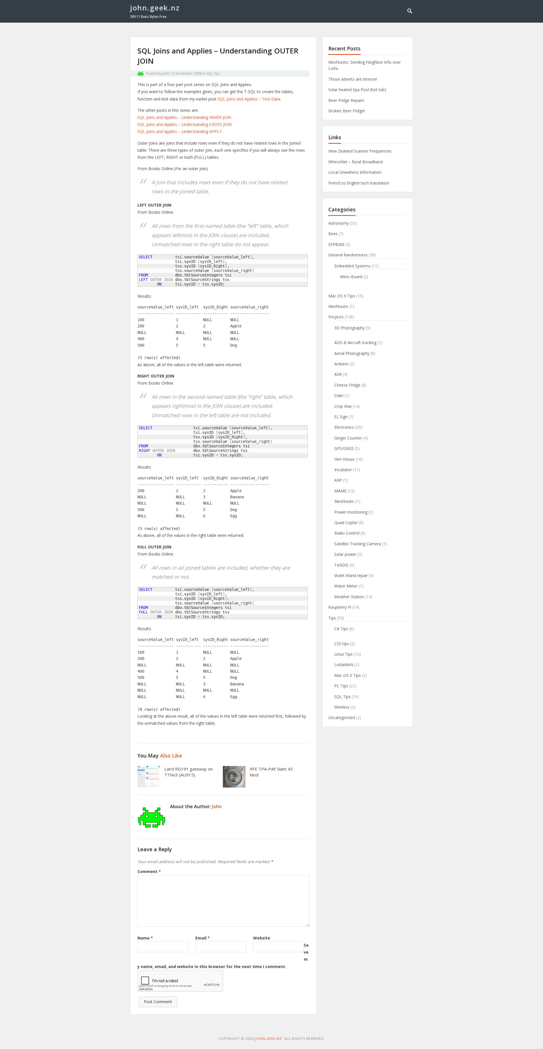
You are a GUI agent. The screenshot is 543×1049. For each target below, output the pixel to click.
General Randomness (348, 255)
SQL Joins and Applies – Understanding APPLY (179, 131)
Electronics (344, 427)
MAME (340, 491)
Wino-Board (351, 276)
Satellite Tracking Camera (357, 543)
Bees (333, 233)
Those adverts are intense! (352, 79)
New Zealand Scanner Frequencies (360, 151)
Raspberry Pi (339, 607)
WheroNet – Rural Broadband (355, 161)
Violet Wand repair (351, 575)
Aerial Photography (351, 353)
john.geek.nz (155, 8)
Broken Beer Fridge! (346, 110)
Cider (339, 395)
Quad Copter (346, 522)
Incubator (343, 469)
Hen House (344, 459)
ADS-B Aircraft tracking (355, 342)
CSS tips (341, 643)
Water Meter (345, 586)
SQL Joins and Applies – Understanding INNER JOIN (184, 117)
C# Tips (341, 628)
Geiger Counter (348, 438)
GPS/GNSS (344, 448)
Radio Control (346, 533)
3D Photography (349, 328)
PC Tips (341, 685)
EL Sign (341, 416)
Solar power (345, 554)
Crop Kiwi (343, 406)
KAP (338, 480)
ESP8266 (336, 244)
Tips (332, 618)
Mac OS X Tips (341, 296)
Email (202, 938)
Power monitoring (350, 512)
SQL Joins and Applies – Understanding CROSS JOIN (184, 124)
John (166, 73)
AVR (338, 374)
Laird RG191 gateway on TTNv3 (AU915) (188, 772)
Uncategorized (341, 717)
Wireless (342, 707)
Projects (336, 316)
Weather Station (349, 596)
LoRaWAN (343, 664)
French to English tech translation (358, 183)
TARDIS (341, 565)
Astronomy (338, 223)
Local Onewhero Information (355, 172)
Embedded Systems (352, 266)
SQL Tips (213, 73)
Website (261, 938)
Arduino (341, 363)
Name (145, 938)
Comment (149, 871)
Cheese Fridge (347, 385)
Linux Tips (343, 654)
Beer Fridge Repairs (346, 100)
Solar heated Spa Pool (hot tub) (357, 89)
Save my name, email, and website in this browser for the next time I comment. (223, 955)
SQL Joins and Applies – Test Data (249, 99)
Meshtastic (338, 306)
